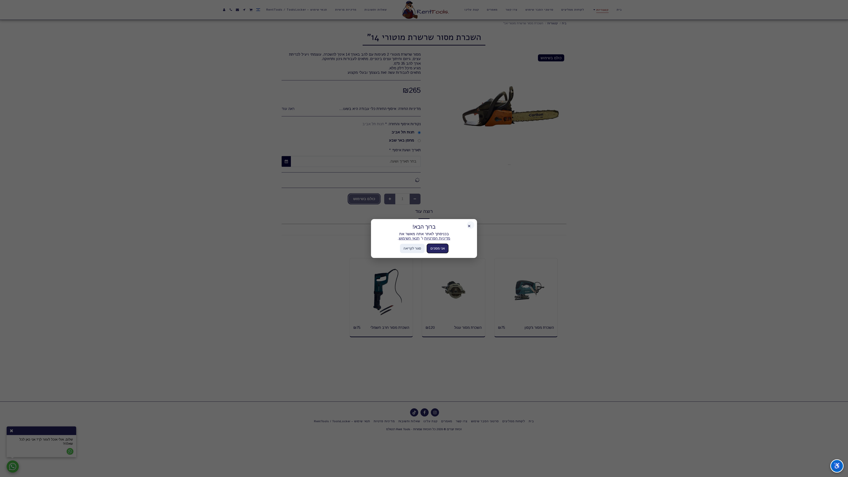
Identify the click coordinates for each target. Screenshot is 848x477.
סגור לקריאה (412, 248)
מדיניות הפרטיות (437, 238)
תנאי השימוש (409, 238)
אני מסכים (437, 248)
